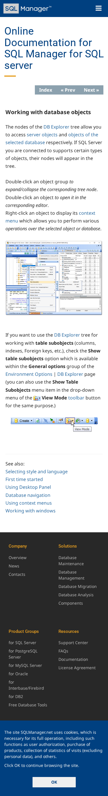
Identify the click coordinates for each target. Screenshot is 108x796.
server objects (42, 134)
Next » (91, 90)
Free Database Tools (28, 705)
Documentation (73, 659)
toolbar (76, 398)
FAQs (63, 651)
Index (45, 90)
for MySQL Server (25, 665)
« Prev (68, 90)
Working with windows (30, 511)
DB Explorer (56, 127)
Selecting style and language (36, 471)
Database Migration (77, 586)
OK (54, 782)
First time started (24, 479)
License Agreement (77, 667)
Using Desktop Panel (28, 487)
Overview (17, 557)
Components (70, 603)
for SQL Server (22, 642)
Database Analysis (76, 594)
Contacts (17, 574)
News (14, 566)
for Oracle (18, 673)
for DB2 (16, 696)
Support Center (73, 642)
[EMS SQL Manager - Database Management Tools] (28, 8)
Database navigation (27, 495)
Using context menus (28, 503)
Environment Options (28, 374)
